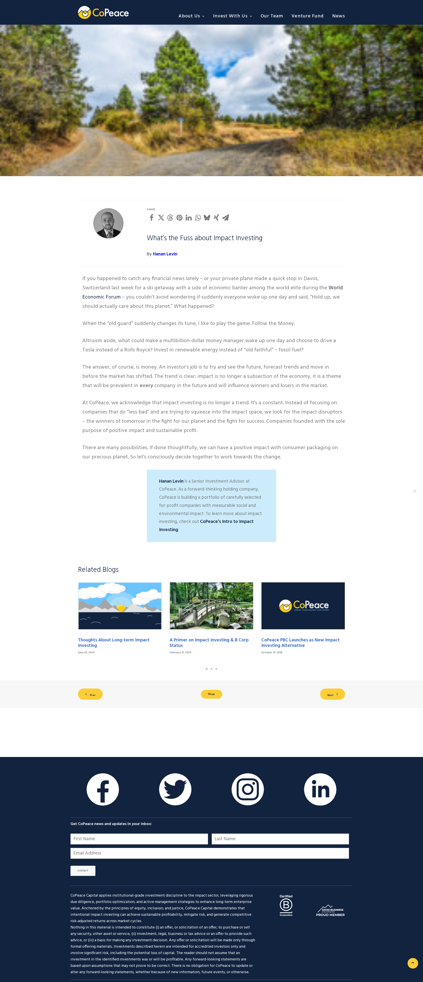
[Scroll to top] (413, 963)
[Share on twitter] (160, 217)
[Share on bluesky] (207, 217)
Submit (83, 871)
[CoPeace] (103, 12)
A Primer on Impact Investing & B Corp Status (209, 643)
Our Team (272, 16)
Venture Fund (307, 16)
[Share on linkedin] (188, 217)
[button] (119, 605)
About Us (189, 16)
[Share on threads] (170, 217)
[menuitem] (193, 16)
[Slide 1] (206, 669)
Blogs (211, 694)
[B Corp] (286, 905)
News (338, 16)
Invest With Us (230, 16)
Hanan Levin (165, 254)
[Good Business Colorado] (330, 910)
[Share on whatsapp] (197, 217)
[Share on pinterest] (179, 217)
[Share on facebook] (151, 217)
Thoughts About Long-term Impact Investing (114, 643)
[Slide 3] (216, 669)
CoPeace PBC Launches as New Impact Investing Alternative (300, 643)
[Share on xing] (216, 217)
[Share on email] (225, 217)
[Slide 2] (211, 669)
